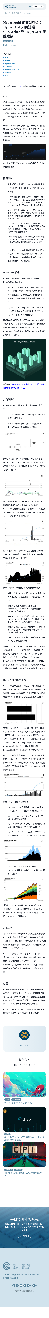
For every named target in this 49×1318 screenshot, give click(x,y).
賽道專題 (15, 13)
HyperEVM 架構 (10, 64)
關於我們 (27, 1275)
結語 (6, 75)
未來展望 (8, 72)
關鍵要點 (8, 61)
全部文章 (20, 1275)
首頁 (6, 13)
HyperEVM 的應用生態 (12, 69)
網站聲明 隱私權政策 (10, 1278)
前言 (6, 58)
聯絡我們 (35, 1275)
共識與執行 (8, 66)
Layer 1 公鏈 (27, 13)
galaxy (18, 86)
